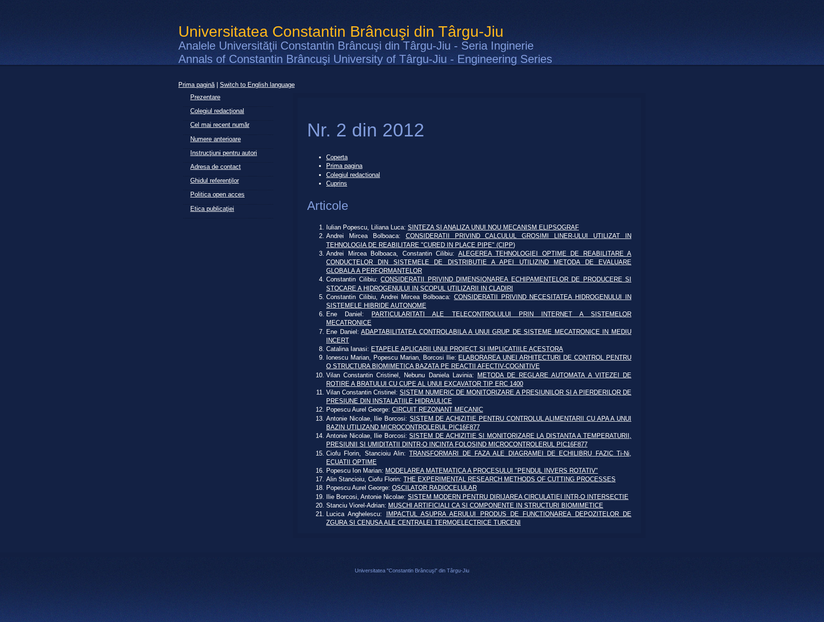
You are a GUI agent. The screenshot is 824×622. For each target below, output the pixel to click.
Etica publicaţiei (212, 208)
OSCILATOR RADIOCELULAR (434, 487)
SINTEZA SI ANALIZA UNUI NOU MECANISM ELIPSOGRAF (493, 227)
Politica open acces (217, 194)
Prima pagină (196, 84)
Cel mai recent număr (219, 124)
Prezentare (205, 97)
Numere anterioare (215, 139)
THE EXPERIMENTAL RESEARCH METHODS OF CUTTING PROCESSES (509, 479)
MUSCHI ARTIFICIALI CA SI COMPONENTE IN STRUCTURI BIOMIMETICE (495, 505)
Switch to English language (257, 84)
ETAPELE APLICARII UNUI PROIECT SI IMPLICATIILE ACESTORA (467, 348)
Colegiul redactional (353, 174)
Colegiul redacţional (217, 110)
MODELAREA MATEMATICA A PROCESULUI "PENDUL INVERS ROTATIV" (491, 470)
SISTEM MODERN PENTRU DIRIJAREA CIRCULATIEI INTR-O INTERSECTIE (518, 496)
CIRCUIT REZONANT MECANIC (437, 409)
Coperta (337, 157)
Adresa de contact (215, 166)
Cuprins (336, 183)
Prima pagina (344, 165)
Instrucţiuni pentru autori (223, 152)
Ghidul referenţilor (214, 180)
